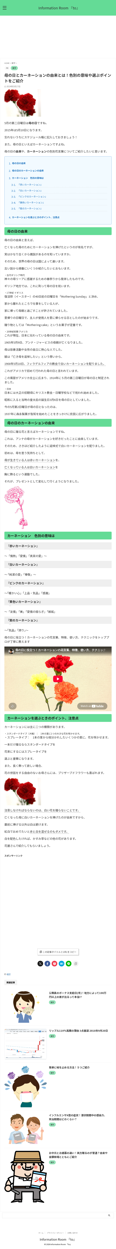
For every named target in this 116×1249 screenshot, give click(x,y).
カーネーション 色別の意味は (28, 178)
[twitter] (40, 963)
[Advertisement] (58, 37)
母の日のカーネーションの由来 (28, 170)
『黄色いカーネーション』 (31, 202)
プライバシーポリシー (55, 1233)
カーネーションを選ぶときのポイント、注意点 (36, 217)
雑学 (9, 974)
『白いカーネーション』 (30, 190)
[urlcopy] (76, 963)
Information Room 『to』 (59, 8)
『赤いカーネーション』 (30, 184)
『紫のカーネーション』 (30, 208)
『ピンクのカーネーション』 (32, 196)
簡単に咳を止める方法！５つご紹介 (69, 1067)
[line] (68, 963)
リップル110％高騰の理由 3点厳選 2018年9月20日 (78, 1030)
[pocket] (54, 963)
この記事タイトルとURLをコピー (59, 952)
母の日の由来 (19, 163)
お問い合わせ (72, 1233)
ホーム (40, 1233)
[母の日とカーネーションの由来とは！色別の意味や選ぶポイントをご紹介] (61, 963)
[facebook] (47, 963)
